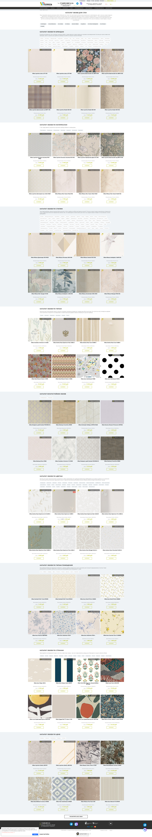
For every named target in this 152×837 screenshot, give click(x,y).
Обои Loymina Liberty (39, 765)
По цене (42, 26)
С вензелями (42, 226)
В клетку (101, 228)
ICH (72, 42)
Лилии (86, 220)
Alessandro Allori (53, 38)
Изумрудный (42, 482)
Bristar (46, 40)
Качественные (53, 738)
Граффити (67, 218)
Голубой (57, 486)
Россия (93, 655)
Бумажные (69, 130)
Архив (111, 830)
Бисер (83, 216)
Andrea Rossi (60, 38)
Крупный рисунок (80, 220)
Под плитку (72, 224)
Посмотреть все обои (76, 816)
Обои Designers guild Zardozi (39, 424)
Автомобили (57, 216)
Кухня (72, 571)
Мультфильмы (71, 222)
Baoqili (89, 38)
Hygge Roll (68, 42)
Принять (35, 834)
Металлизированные (44, 222)
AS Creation (47, 38)
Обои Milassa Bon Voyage (39, 293)
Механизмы (52, 222)
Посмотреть (40, 69)
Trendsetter (71, 46)
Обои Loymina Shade (64, 109)
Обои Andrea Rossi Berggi (88, 550)
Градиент (58, 218)
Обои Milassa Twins (88, 765)
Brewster (42, 40)
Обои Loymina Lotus (39, 73)
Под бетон (102, 222)
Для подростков (100, 218)
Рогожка (100, 224)
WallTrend (77, 46)
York (86, 46)
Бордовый (95, 484)
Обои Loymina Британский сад (112, 157)
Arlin (70, 38)
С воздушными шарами (51, 226)
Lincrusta (107, 42)
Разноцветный (91, 486)
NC (66, 44)
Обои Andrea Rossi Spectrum (64, 514)
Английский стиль (57, 230)
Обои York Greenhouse (64, 801)
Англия (46, 655)
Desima (96, 40)
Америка (42, 655)
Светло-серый (74, 486)
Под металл (60, 224)
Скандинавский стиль (67, 230)
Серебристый (98, 482)
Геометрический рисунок (81, 228)
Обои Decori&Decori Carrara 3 (112, 765)
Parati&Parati (80, 44)
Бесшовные (58, 315)
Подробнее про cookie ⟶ (8, 832)
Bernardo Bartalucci (95, 38)
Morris (63, 44)
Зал (41, 571)
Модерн (57, 222)
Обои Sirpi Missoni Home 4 (40, 379)
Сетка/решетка (94, 226)
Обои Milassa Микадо (112, 293)
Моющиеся (50, 397)
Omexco (69, 44)
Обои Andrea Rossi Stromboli (112, 550)
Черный (48, 484)
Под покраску (43, 130)
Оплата (92, 0)
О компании (82, 0)
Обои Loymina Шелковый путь (40, 193)
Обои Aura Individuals (88, 379)
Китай (83, 655)
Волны (96, 216)
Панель (41, 315)
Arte (73, 38)
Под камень (42, 224)
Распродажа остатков (97, 46)
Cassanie (61, 40)
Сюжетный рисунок (44, 228)
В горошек (42, 230)
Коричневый (101, 484)
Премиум (59, 738)
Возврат (88, 0)
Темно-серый (85, 486)
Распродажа (89, 8)
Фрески (59, 8)
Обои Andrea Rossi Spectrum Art (39, 514)
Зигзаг (50, 220)
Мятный (59, 482)
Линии (90, 220)
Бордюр (87, 216)
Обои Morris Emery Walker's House (112, 719)
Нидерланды (88, 655)
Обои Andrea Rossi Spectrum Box (88, 514)
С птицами (77, 226)
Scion (106, 44)
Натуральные (49, 130)
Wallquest (82, 46)
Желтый (68, 484)
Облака (76, 222)
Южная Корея (108, 655)
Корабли (68, 220)
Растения (92, 224)
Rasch (90, 44)
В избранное (45, 81)
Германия (56, 655)
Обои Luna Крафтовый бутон (40, 719)
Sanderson (101, 44)
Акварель (62, 216)
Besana (102, 38)
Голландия (61, 655)
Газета (49, 218)
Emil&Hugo (101, 40)
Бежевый (64, 484)
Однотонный (82, 222)
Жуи (46, 220)
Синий (53, 486)
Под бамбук (96, 222)
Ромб (105, 224)
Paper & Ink (75, 44)
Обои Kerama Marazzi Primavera (112, 424)
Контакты (102, 0)
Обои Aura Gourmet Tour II (112, 635)
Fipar (50, 42)
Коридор (49, 571)
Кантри (54, 220)
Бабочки (78, 216)
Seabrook (42, 46)
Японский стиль (75, 230)
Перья (91, 222)
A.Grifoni (41, 38)
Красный (90, 484)
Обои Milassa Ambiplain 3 (112, 257)
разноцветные (43, 484)
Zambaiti (90, 46)
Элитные (63, 738)
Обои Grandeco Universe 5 (39, 342)
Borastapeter (107, 38)
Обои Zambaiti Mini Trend (39, 599)
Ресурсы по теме (103, 830)
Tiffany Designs (65, 46)
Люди (94, 220)
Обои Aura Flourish (39, 635)
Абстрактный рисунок (49, 216)
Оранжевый (85, 484)
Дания (66, 655)
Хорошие (47, 738)
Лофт (47, 230)
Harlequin (63, 42)
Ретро (97, 224)
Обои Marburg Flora (39, 461)
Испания (70, 655)
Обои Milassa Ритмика (64, 257)
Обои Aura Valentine (64, 635)
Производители (79, 8)
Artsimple (77, 38)
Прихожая (76, 571)
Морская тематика (63, 222)
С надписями (71, 226)
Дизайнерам (109, 8)
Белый (53, 484)
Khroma (96, 42)
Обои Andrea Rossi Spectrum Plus (64, 550)
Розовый (106, 484)
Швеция (102, 655)
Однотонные (65, 228)
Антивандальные (43, 397)
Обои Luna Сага (112, 683)
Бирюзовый (63, 486)
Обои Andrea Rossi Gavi (88, 342)
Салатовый (76, 482)
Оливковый (65, 482)
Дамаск (97, 228)
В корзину (39, 81)
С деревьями (59, 226)
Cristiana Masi (67, 40)
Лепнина (65, 8)
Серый (80, 486)
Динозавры (80, 218)
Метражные (52, 315)
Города (53, 218)
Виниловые (63, 130)
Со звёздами (100, 226)
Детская (67, 571)
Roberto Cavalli (95, 44)
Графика (62, 218)
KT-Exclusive (83, 42)
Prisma (86, 44)
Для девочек (86, 218)
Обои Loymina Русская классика (39, 158)
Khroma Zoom (101, 42)
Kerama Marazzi (90, 42)
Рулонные (46, 315)
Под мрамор (65, 224)
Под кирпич (48, 224)
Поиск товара (110, 0)
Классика (51, 230)
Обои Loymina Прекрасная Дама (88, 157)
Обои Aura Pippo (40, 683)
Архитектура (73, 216)
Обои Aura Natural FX (112, 801)
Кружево (73, 220)
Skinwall (49, 46)
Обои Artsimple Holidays (88, 424)
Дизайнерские (73, 218)
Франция (98, 655)
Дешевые (42, 738)
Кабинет (44, 571)
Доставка (97, 0)
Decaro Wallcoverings (75, 40)
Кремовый (54, 482)
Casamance (57, 40)
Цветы (93, 228)
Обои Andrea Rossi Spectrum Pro (112, 514)
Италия (75, 655)
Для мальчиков (92, 218)
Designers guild (90, 40)
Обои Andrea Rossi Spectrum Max (64, 342)
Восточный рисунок (102, 216)
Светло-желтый (82, 482)
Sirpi (46, 46)
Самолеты (88, 226)
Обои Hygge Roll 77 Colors (64, 719)
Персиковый (78, 484)
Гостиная (58, 571)
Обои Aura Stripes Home (64, 683)
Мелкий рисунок (105, 220)
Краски (53, 8)
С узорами (82, 226)
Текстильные (74, 130)
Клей (71, 8)
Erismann (42, 42)
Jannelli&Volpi (77, 42)
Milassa (58, 44)
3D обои (41, 216)
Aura (86, 38)
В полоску (106, 228)
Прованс (82, 224)
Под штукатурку (72, 228)
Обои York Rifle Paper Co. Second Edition (88, 683)
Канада (79, 655)
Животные (42, 220)
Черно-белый (58, 484)
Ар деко (67, 216)
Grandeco (58, 42)
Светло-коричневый (90, 482)
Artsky (82, 38)
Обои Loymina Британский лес (88, 73)
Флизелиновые (56, 130)
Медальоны (98, 220)
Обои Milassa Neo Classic (64, 193)
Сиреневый (42, 486)
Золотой (73, 484)
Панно (67, 315)
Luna (46, 44)
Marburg (54, 44)
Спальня (62, 571)
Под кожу (54, 224)
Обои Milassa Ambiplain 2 (64, 293)
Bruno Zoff (51, 40)
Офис (54, 571)
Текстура (50, 228)
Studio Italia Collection (57, 46)
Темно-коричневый (105, 482)
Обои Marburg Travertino (64, 424)
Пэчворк (87, 224)
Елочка (106, 218)
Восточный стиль (43, 218)
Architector (66, 38)
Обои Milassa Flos (88, 801)
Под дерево (108, 222)
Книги (64, 220)
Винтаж (91, 216)
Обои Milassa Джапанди (40, 257)
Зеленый (68, 486)
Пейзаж (87, 222)
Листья (89, 228)
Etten (46, 42)
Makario (49, 44)
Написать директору (79, 5)
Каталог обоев (43, 8)
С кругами (65, 226)
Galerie (53, 42)
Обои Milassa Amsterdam (88, 293)
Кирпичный (49, 482)
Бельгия (51, 655)
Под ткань (77, 224)
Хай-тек (59, 228)
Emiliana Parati (107, 40)
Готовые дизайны (99, 8)
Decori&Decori (83, 40)
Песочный (70, 482)
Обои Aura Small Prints (88, 599)
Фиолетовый (48, 486)
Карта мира (59, 220)
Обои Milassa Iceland (88, 257)
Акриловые (80, 130)
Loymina (41, 44)
